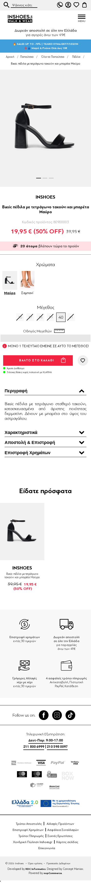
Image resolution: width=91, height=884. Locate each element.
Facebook (44, 715)
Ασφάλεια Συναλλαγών (63, 830)
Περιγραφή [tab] (16, 390)
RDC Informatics (35, 869)
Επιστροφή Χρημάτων (28, 830)
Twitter (57, 715)
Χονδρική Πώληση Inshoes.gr (32, 842)
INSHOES (45, 197)
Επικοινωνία (46, 848)
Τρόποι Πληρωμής (31, 836)
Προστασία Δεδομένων (58, 863)
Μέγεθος (45, 307)
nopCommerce (53, 873)
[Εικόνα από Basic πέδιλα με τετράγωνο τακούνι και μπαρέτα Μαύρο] (45, 128)
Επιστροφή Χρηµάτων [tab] (27, 452)
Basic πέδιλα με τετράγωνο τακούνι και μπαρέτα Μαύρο (22, 575)
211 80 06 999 (60, 5)
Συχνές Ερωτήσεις (60, 836)
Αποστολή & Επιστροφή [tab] (30, 442)
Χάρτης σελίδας (67, 842)
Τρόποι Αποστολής (29, 824)
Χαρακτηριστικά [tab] (21, 432)
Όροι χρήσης (35, 863)
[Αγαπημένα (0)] (76, 5)
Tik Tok (70, 715)
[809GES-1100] (22, 531)
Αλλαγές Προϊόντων (60, 824)
